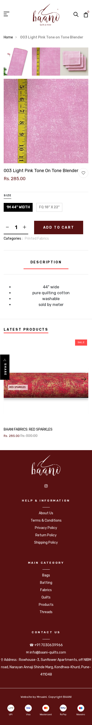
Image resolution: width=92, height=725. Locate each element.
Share (5, 369)
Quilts (46, 597)
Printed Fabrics (37, 238)
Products (46, 605)
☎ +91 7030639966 (46, 645)
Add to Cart (58, 227)
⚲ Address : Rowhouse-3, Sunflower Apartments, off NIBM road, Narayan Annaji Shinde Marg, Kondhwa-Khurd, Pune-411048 (46, 667)
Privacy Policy (46, 528)
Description (46, 262)
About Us (46, 513)
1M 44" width (18, 207)
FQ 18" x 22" (49, 207)
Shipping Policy (46, 542)
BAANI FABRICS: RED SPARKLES (28, 430)
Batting (46, 583)
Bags (46, 575)
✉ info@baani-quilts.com (46, 652)
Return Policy (46, 535)
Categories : (13, 238)
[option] (18, 63)
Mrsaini (42, 697)
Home (8, 37)
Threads (46, 612)
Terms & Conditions (46, 520)
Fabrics (46, 590)
